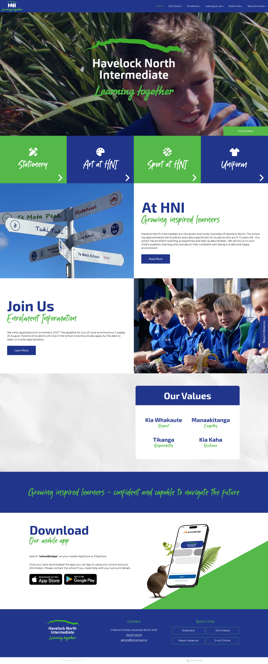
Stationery (188, 630)
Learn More (21, 350)
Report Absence (188, 640)
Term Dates (222, 630)
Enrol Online (245, 131)
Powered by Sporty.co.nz (73, 660)
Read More (156, 258)
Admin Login (196, 660)
